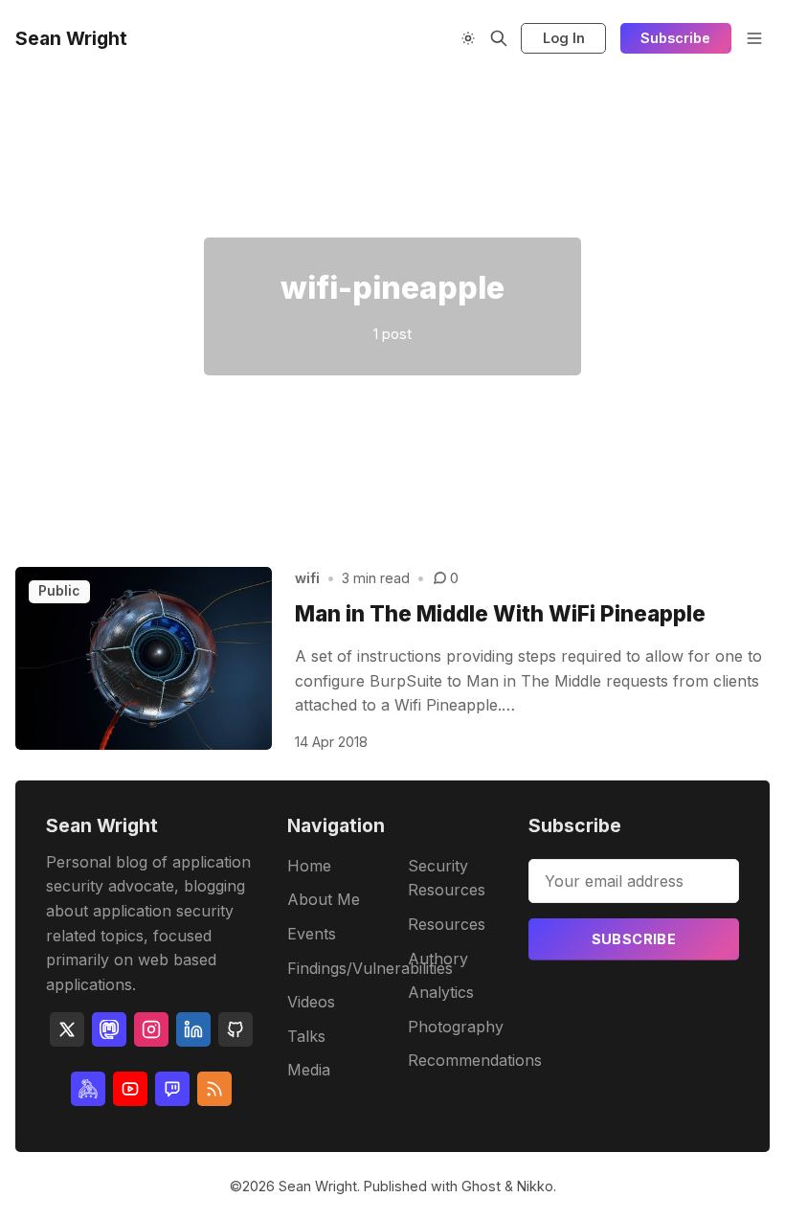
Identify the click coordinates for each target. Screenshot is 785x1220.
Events (311, 933)
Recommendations (475, 1060)
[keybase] (88, 1089)
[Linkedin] (193, 1029)
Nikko (535, 1186)
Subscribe (675, 38)
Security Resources (446, 878)
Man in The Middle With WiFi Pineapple (500, 613)
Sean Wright (318, 1186)
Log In (564, 38)
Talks (306, 1036)
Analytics (441, 992)
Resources (446, 924)
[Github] (235, 1029)
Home (309, 865)
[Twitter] (67, 1029)
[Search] (498, 38)
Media (308, 1069)
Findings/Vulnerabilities (370, 968)
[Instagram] (151, 1029)
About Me (323, 899)
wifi (307, 578)
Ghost (481, 1186)
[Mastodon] (109, 1029)
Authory (438, 958)
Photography (456, 1026)
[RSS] (214, 1089)
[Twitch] (172, 1089)
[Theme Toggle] (468, 38)
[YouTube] (130, 1089)
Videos (311, 1001)
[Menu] (754, 38)
